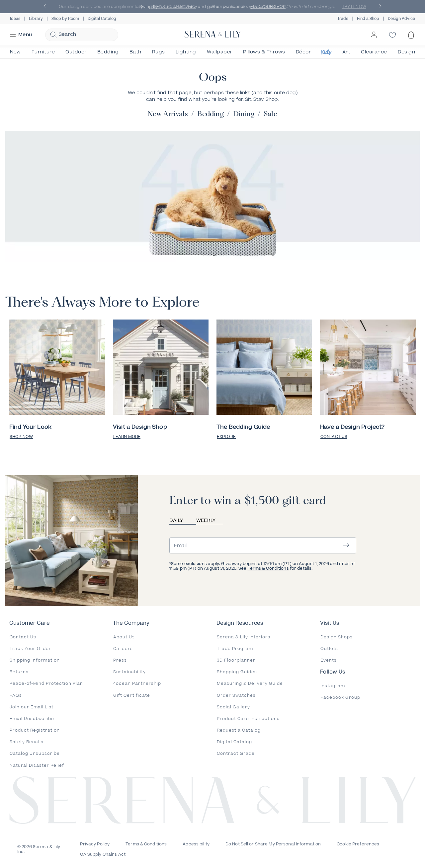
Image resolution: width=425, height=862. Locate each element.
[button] (44, 6)
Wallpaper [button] (219, 51)
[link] (57, 368)
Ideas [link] (15, 19)
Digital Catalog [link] (102, 19)
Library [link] (36, 19)
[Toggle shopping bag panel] (411, 40)
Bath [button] (135, 51)
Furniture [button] (43, 51)
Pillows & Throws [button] (264, 51)
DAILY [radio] (176, 520)
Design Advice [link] (401, 19)
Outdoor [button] (76, 51)
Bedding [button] (108, 51)
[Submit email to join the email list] (346, 545)
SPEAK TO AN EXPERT (173, 7)
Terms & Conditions (268, 568)
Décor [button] (303, 51)
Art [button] (346, 51)
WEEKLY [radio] (206, 520)
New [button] (15, 51)
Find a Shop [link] (368, 19)
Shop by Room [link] (65, 19)
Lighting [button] (186, 51)
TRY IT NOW (354, 7)
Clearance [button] (374, 51)
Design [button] (406, 51)
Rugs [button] (158, 51)
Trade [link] (342, 19)
